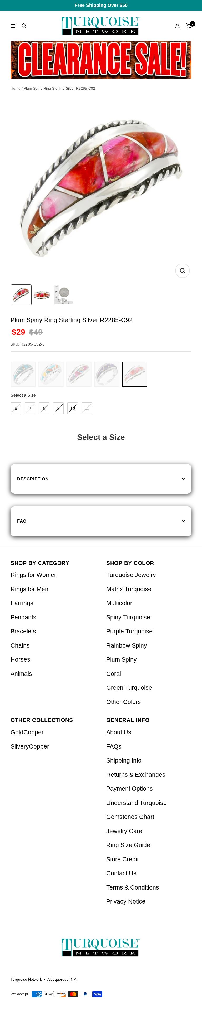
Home (16, 88)
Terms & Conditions (132, 887)
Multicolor (119, 603)
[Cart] (188, 25)
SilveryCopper (30, 746)
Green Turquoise (129, 687)
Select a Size (23, 395)
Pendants (23, 617)
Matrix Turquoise (129, 589)
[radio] (23, 374)
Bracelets (23, 631)
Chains (20, 645)
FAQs (114, 746)
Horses (20, 659)
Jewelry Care (124, 831)
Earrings (22, 603)
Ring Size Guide (128, 845)
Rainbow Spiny (126, 645)
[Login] (177, 26)
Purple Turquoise (129, 631)
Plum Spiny (121, 659)
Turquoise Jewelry (131, 575)
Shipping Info (124, 760)
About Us (118, 732)
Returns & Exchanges (135, 774)
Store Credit (122, 859)
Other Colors (123, 702)
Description (33, 479)
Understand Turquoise (136, 803)
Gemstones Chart (130, 817)
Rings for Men (29, 589)
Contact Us (121, 873)
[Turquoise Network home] (101, 943)
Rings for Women (34, 575)
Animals (21, 674)
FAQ (22, 521)
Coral (113, 674)
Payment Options (129, 788)
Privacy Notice (125, 901)
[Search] (24, 25)
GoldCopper (27, 732)
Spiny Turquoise (128, 617)
